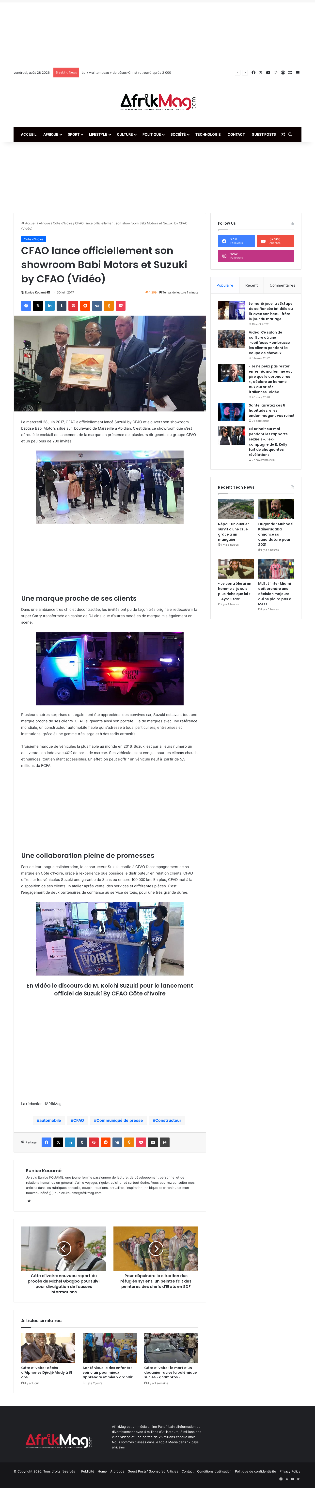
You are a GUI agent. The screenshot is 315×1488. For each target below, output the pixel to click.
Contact (236, 134)
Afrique (50, 134)
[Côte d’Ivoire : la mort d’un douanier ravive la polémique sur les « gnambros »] (171, 1348)
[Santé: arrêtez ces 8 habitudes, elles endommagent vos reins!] (231, 412)
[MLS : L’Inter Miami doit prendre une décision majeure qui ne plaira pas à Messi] (276, 569)
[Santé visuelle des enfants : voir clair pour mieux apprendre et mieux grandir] (110, 1348)
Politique (151, 134)
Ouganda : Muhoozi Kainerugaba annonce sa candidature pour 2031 (275, 534)
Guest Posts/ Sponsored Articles (153, 1471)
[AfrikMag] (157, 102)
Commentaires (282, 285)
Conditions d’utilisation (214, 1471)
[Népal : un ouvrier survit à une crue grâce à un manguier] (236, 509)
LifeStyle (98, 134)
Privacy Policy (290, 1471)
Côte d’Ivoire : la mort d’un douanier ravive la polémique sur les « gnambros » (170, 1372)
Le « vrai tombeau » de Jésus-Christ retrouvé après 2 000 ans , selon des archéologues (149, 72)
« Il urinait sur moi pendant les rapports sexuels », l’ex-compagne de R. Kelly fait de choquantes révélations (268, 441)
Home (102, 1471)
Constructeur (168, 1120)
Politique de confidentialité (255, 1471)
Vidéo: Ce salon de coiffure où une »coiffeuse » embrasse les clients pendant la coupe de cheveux (269, 342)
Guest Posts (264, 134)
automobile (50, 1120)
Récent (251, 285)
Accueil (28, 134)
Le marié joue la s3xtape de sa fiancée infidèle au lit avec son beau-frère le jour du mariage (271, 311)
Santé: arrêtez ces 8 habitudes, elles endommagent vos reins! (271, 410)
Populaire (225, 285)
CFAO (78, 1120)
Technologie (208, 134)
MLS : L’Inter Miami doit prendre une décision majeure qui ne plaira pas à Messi (274, 594)
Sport (73, 134)
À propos (117, 1471)
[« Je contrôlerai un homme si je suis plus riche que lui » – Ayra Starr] (236, 569)
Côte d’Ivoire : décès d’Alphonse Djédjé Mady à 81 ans (46, 1372)
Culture (125, 134)
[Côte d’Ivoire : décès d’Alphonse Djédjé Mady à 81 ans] (48, 1348)
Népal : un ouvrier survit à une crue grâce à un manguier (233, 532)
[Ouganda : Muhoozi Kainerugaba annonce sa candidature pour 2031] (276, 509)
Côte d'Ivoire (62, 223)
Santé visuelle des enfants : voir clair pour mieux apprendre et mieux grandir (108, 1372)
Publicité (87, 1471)
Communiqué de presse (119, 1120)
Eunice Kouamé (36, 292)
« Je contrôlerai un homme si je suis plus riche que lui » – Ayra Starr (234, 591)
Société (178, 134)
